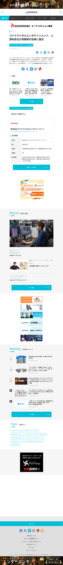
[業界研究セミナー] (32, 189)
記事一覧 (4, 18)
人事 (11, 31)
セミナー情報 (42, 18)
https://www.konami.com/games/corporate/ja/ (23, 131)
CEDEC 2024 (29, 434)
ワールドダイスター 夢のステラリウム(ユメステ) (32, 441)
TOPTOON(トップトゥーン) (17, 434)
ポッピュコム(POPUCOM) (40, 434)
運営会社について (31, 536)
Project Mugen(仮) (15, 438)
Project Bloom (14, 441)
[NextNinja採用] (31, 462)
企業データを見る (31, 167)
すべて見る (31, 101)
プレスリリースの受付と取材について (31, 541)
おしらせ (31, 547)
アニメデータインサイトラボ (31, 430)
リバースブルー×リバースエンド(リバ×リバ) (32, 438)
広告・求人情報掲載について (31, 538)
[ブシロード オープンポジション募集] (31, 25)
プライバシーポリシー (31, 550)
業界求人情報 (30, 18)
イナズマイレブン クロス (17, 430)
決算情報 (53, 18)
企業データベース (16, 18)
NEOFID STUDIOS (15, 445)
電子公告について (31, 544)
